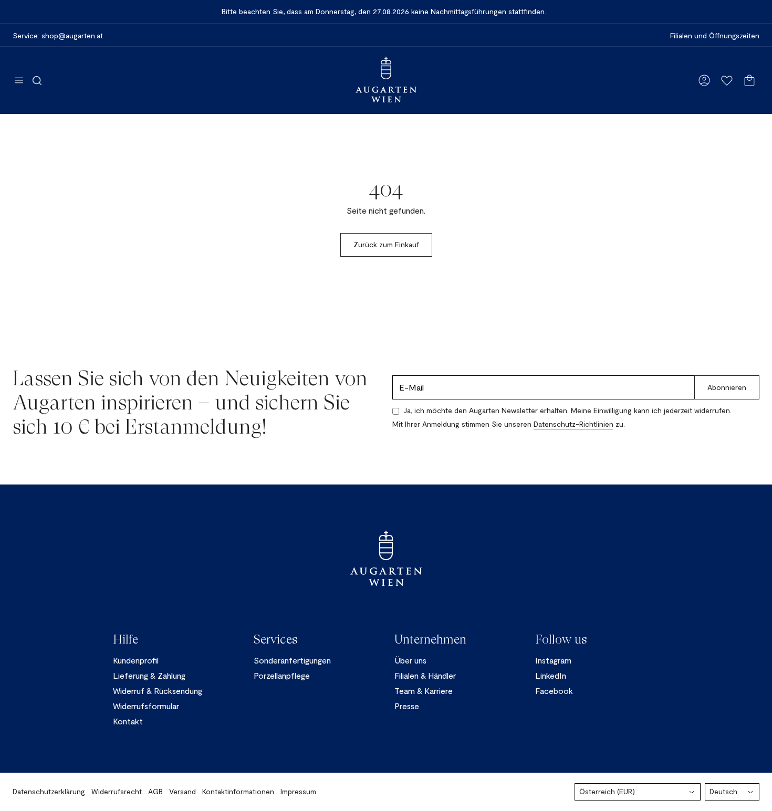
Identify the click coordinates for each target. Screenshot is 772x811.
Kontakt (128, 721)
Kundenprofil (136, 660)
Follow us (561, 639)
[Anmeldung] (704, 80)
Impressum (298, 791)
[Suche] (37, 80)
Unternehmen (430, 639)
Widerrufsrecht (116, 791)
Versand (182, 791)
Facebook (554, 691)
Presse (406, 706)
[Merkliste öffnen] (726, 80)
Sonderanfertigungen (292, 660)
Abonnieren (726, 387)
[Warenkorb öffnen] (749, 80)
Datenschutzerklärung (49, 791)
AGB (155, 791)
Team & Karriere (423, 691)
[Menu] (19, 80)
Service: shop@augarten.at (58, 35)
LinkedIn (550, 675)
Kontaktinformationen (238, 791)
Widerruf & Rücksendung (157, 691)
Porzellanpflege (282, 675)
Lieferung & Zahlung (149, 675)
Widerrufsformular (146, 706)
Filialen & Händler (425, 675)
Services (276, 639)
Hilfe (125, 639)
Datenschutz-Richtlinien (573, 423)
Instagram (553, 660)
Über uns (410, 660)
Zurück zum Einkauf (386, 244)
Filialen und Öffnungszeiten (714, 35)
